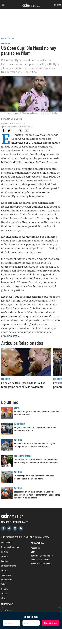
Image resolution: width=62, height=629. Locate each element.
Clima (16, 408)
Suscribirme (50, 623)
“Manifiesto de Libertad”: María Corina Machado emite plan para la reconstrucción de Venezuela (36, 461)
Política (18, 440)
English (57, 4)
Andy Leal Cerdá (13, 118)
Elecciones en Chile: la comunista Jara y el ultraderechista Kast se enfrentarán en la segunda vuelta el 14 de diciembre (37, 494)
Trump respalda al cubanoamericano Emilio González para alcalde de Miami (34, 477)
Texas (11, 38)
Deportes (5, 43)
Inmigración (19, 424)
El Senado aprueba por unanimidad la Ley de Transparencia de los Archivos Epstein (34, 445)
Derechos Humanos (22, 456)
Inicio (3, 38)
